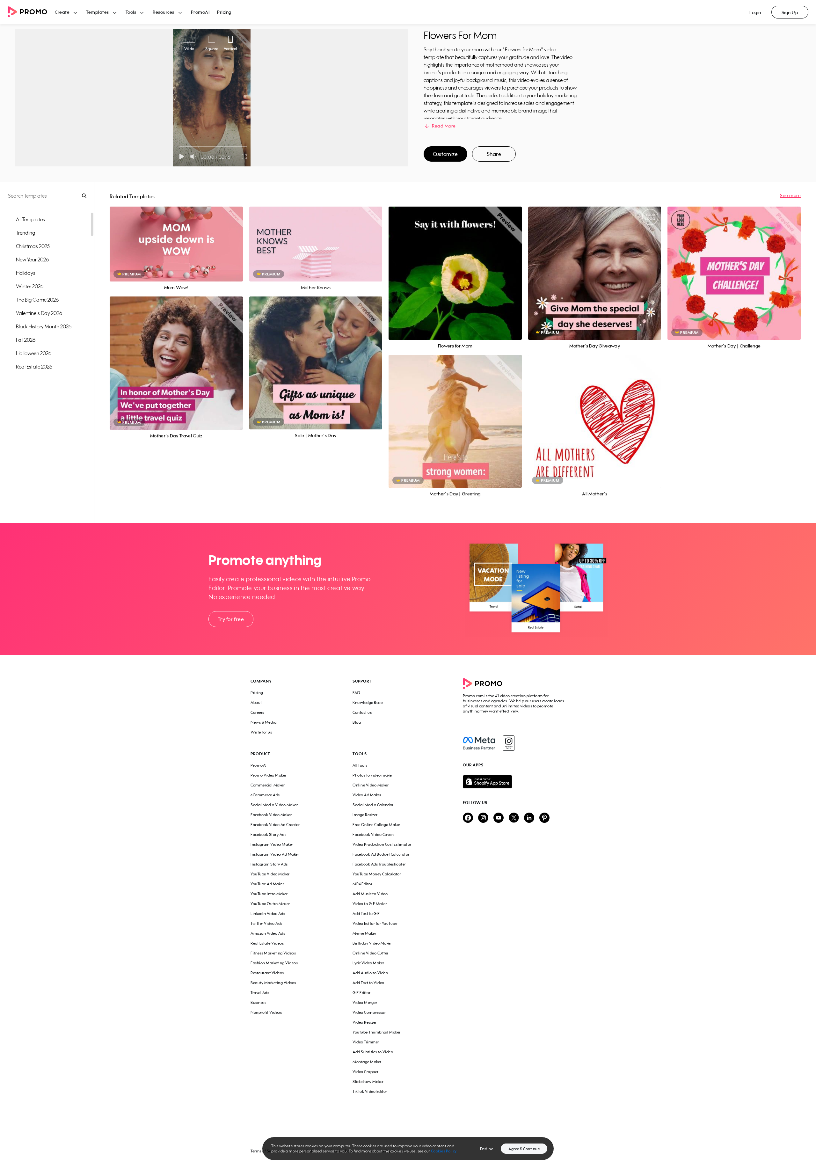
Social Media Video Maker (274, 804)
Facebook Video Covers (374, 834)
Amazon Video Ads (268, 933)
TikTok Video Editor (370, 1091)
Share (494, 154)
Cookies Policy (444, 1151)
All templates (30, 219)
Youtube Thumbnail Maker (377, 1032)
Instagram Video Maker (272, 844)
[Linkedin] (529, 818)
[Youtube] (498, 818)
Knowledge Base (367, 702)
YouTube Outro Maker (270, 903)
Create (62, 12)
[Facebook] (479, 743)
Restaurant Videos (267, 972)
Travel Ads (260, 992)
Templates (97, 12)
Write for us (261, 732)
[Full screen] (244, 156)
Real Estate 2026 (34, 366)
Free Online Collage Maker (376, 824)
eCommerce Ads (265, 795)
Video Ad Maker (367, 795)
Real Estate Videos (267, 943)
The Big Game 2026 (37, 299)
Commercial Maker (268, 785)
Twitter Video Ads (266, 923)
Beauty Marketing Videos (273, 982)
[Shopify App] (514, 781)
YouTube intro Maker (269, 893)
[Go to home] (31, 12)
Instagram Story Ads (269, 864)
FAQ (357, 692)
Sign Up (790, 12)
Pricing (224, 12)
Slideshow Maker (368, 1081)
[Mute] (194, 156)
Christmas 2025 (33, 246)
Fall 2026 (25, 340)
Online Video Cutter (371, 953)
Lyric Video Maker (368, 963)
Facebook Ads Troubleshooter (379, 864)
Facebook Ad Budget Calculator (381, 854)
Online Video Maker (371, 785)
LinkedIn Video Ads (268, 913)
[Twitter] (514, 818)
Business (258, 1002)
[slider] (180, 146)
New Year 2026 (32, 259)
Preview (176, 237)
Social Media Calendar (373, 804)
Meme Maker (364, 933)
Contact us (362, 712)
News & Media (263, 722)
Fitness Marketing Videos (273, 953)
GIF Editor (361, 992)
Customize (445, 154)
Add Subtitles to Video (373, 1051)
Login (755, 12)
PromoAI (200, 12)
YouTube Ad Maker (267, 883)
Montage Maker (367, 1061)
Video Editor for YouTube (375, 923)
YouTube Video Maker (270, 874)
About (256, 702)
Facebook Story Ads (268, 834)
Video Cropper (366, 1071)
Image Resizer (365, 814)
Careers (257, 712)
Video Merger (365, 1002)
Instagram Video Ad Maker (275, 854)
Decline (486, 1148)
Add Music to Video (370, 893)
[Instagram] (508, 743)
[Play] (182, 156)
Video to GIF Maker (370, 903)
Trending (25, 233)
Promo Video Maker (269, 775)
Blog (357, 722)
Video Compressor (369, 1012)
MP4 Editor (362, 883)
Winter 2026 (29, 286)
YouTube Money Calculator (377, 874)
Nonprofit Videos (266, 1012)
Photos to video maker (373, 775)
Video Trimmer (366, 1042)
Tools (131, 12)
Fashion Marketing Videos (274, 963)
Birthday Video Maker (372, 943)
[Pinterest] (544, 818)
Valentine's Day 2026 (39, 313)
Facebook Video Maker (271, 814)
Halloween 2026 (33, 353)
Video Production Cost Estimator (382, 844)
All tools (360, 765)
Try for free (231, 619)
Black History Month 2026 (43, 326)
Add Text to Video (368, 982)
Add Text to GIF (366, 913)
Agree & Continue (524, 1148)
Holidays (25, 273)
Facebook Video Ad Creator (275, 824)
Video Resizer (365, 1022)
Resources (163, 12)
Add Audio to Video (370, 972)
